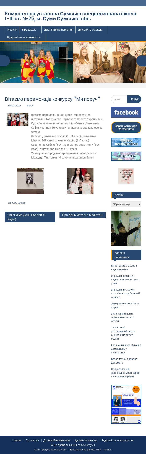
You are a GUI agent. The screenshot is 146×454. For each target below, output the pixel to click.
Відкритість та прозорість (23, 37)
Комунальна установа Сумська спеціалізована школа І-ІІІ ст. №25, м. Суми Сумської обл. (70, 16)
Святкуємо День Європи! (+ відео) (26, 217)
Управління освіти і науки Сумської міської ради (125, 279)
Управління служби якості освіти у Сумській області (125, 293)
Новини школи (16, 202)
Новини (12, 29)
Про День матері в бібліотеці (82, 215)
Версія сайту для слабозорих (126, 127)
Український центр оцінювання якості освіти (122, 317)
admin (30, 105)
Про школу (29, 29)
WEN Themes (103, 449)
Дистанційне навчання (58, 29)
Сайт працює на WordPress (50, 449)
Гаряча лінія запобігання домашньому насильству (126, 348)
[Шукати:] (126, 99)
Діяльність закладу (90, 29)
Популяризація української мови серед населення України (125, 372)
